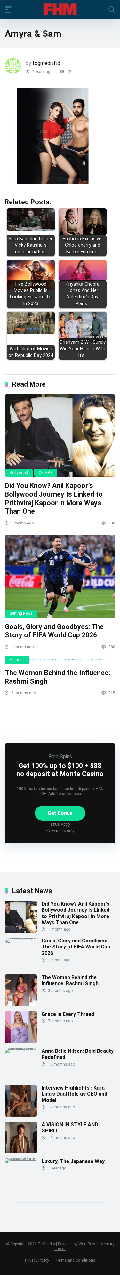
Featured (17, 659)
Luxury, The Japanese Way (73, 1161)
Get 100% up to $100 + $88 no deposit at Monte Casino (60, 770)
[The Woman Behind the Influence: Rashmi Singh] (60, 661)
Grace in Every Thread (68, 1014)
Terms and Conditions (75, 1260)
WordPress (88, 1244)
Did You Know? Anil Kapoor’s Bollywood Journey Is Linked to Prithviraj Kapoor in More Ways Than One (54, 498)
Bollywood (19, 472)
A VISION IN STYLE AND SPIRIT (70, 1128)
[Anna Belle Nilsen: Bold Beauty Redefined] (23, 1048)
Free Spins (60, 756)
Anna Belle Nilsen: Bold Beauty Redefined (78, 1054)
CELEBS (45, 472)
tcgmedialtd (46, 63)
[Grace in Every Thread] (21, 1041)
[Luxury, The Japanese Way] (23, 1158)
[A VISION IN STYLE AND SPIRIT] (21, 1152)
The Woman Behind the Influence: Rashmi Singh (70, 980)
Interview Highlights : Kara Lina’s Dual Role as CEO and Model (74, 1094)
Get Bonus (60, 813)
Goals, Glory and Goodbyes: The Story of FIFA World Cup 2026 (54, 631)
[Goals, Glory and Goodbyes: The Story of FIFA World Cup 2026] (60, 576)
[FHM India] (60, 9)
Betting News (21, 613)
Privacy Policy (37, 1260)
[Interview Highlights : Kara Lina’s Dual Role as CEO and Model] (21, 1115)
